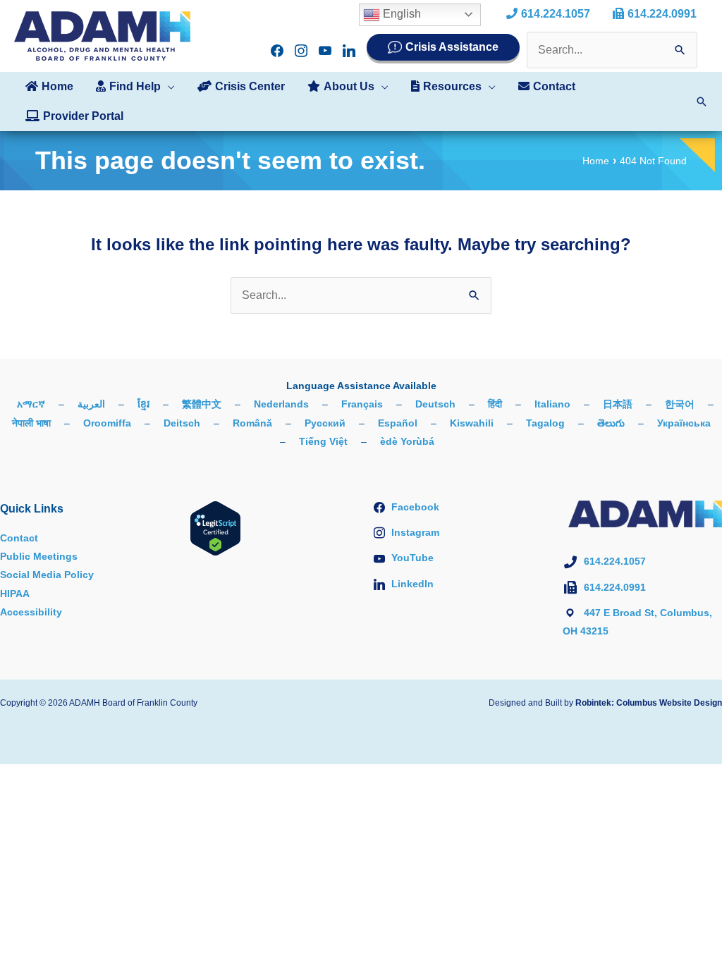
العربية (91, 404)
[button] (168, 87)
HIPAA (15, 593)
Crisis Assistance (451, 47)
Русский (325, 423)
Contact (19, 538)
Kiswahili (472, 423)
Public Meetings (39, 556)
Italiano (552, 404)
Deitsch (182, 423)
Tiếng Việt (323, 441)
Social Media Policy (47, 574)
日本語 (617, 404)
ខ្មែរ (143, 404)
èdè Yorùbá (407, 441)
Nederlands (281, 404)
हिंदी (495, 404)
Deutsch (435, 404)
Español (397, 423)
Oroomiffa (107, 423)
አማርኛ (31, 404)
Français (362, 404)
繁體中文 (201, 404)
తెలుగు (611, 423)
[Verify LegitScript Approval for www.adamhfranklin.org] (215, 527)
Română (252, 423)
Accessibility (31, 612)
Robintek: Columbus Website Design (648, 703)
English (400, 14)
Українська (684, 423)
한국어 (680, 404)
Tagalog (545, 423)
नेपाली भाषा (31, 423)
